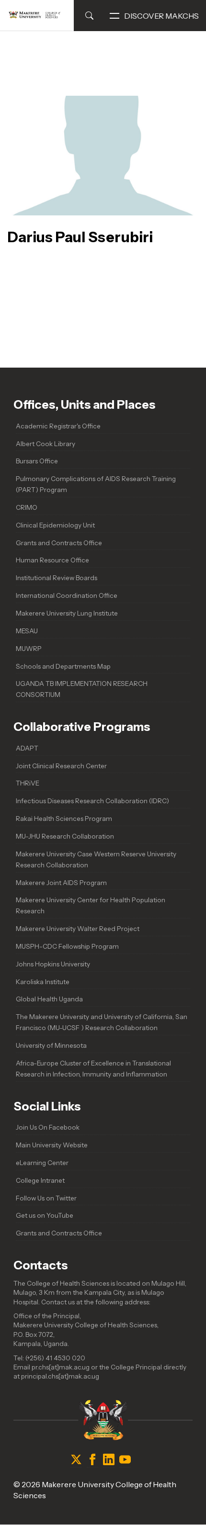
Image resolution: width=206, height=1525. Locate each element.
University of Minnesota (51, 1045)
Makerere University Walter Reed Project (77, 928)
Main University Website (52, 1145)
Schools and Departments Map (63, 666)
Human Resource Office (52, 560)
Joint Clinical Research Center (61, 766)
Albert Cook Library (45, 444)
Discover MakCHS (161, 16)
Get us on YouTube (44, 1215)
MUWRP (29, 648)
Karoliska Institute (42, 982)
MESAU (27, 631)
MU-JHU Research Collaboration (65, 836)
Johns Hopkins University (53, 964)
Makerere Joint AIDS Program (61, 882)
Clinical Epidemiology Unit (55, 525)
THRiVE (27, 783)
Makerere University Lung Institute (67, 613)
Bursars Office (37, 461)
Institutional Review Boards (56, 578)
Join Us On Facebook (48, 1127)
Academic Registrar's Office (58, 426)
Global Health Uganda (49, 999)
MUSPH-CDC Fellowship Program (67, 946)
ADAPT (27, 748)
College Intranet (40, 1180)
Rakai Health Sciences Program (64, 818)
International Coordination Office (66, 595)
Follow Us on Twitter (46, 1198)
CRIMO (26, 507)
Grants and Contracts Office (59, 543)
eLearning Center (42, 1162)
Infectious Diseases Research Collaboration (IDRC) (92, 801)
